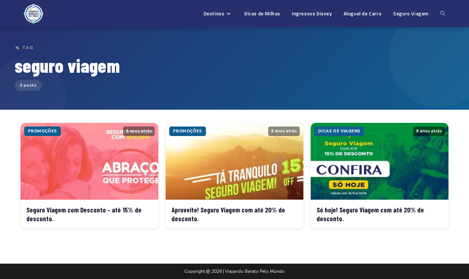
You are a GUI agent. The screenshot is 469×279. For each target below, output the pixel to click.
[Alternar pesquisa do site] (443, 13)
